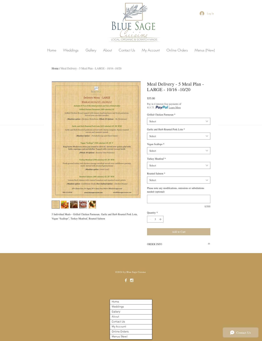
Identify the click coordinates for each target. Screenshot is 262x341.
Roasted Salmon (156, 173)
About (115, 317)
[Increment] (160, 219)
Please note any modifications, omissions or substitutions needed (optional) (175, 189)
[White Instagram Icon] (131, 280)
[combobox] (178, 121)
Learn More (175, 107)
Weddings (118, 307)
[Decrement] (150, 219)
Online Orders (120, 332)
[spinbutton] (155, 219)
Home (55, 68)
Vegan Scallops (155, 144)
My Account (119, 327)
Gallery (116, 312)
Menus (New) (119, 337)
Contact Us (118, 322)
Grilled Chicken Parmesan (161, 114)
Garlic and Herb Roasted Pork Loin (166, 129)
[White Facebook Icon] (126, 280)
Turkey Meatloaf (156, 158)
